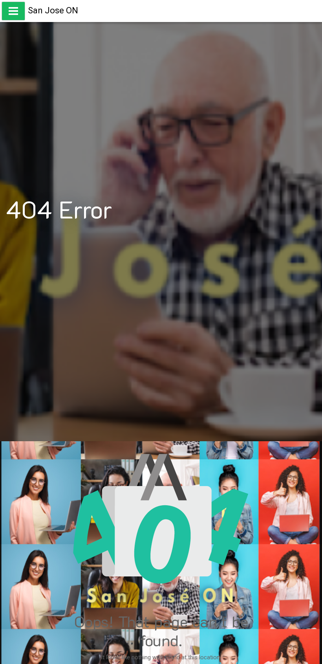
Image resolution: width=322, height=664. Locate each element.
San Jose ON (53, 10)
